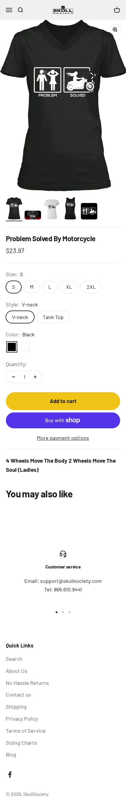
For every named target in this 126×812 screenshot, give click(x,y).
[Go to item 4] (70, 209)
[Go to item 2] (33, 216)
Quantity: (16, 364)
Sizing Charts (21, 742)
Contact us (18, 694)
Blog (11, 754)
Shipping (16, 706)
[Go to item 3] (51, 210)
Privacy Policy (22, 718)
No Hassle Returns (27, 683)
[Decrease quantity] (13, 377)
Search (14, 658)
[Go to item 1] (14, 209)
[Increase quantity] (35, 377)
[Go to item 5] (89, 212)
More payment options (63, 437)
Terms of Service (26, 730)
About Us (16, 670)
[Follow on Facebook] (10, 775)
